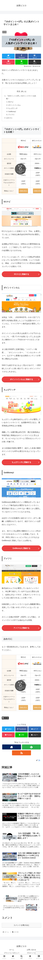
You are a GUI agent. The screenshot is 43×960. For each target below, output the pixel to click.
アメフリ (11, 114)
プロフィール (31, 953)
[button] (39, 487)
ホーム (11, 950)
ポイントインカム (14, 105)
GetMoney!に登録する (21, 548)
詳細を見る (37, 191)
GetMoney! (12, 111)
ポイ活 (6, 718)
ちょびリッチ (13, 108)
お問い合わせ (31, 950)
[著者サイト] (11, 746)
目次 (18, 91)
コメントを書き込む (21, 925)
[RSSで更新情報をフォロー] (21, 752)
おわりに (9, 118)
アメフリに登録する (21, 628)
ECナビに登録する (21, 274)
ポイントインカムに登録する (21, 379)
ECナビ (10, 102)
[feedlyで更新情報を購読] (31, 746)
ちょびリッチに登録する (21, 462)
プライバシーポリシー (11, 953)
